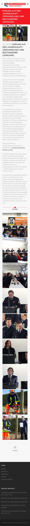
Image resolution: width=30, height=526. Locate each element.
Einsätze (3, 476)
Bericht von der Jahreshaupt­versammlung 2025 (14, 502)
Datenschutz (4, 474)
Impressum (4, 471)
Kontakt (3, 469)
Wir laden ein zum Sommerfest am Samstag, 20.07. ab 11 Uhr (13, 512)
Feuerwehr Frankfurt (6, 479)
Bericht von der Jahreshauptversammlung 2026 (14, 498)
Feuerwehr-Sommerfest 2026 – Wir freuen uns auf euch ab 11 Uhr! (14, 493)
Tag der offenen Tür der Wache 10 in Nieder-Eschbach (13, 506)
